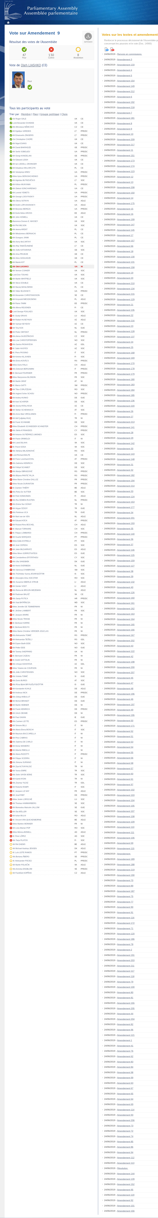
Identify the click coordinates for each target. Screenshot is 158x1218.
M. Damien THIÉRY (21, 488)
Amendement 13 (125, 182)
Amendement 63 (125, 1083)
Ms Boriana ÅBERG (21, 857)
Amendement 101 (126, 1205)
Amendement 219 (126, 870)
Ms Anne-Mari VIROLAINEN (24, 414)
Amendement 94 (125, 1152)
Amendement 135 (126, 310)
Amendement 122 (126, 651)
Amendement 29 (125, 438)
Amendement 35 (125, 528)
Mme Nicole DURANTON (23, 484)
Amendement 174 (126, 166)
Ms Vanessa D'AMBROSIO (24, 570)
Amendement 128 (126, 331)
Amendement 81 (125, 997)
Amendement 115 (125, 848)
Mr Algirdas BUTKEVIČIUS (24, 180)
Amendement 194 (126, 480)
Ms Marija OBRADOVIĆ (23, 471)
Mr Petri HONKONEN (22, 496)
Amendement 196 (126, 694)
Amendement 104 (126, 800)
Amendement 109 (126, 822)
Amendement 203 (126, 960)
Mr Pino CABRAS (20, 738)
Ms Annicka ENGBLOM (22, 869)
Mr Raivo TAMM (19, 303)
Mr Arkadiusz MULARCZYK (24, 168)
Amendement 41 (125, 1045)
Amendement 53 (125, 742)
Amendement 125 (126, 555)
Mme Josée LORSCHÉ (22, 799)
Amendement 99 (125, 1077)
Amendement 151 (126, 155)
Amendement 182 (126, 475)
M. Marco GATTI (19, 385)
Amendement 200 (126, 667)
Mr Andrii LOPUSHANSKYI (24, 205)
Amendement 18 (125, 251)
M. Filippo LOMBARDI (22, 533)
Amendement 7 (124, 113)
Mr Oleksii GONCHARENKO (24, 188)
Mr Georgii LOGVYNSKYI (23, 197)
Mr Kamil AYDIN (19, 779)
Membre (26, 114)
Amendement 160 (126, 598)
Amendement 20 (125, 278)
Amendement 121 (126, 1035)
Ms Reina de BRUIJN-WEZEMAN (27, 590)
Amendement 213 (126, 422)
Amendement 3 (124, 59)
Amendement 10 (125, 134)
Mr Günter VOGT (20, 586)
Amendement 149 (126, 86)
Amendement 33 (125, 491)
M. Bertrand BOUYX (21, 627)
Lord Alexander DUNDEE (23, 123)
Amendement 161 (126, 603)
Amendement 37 (125, 544)
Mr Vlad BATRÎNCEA (21, 602)
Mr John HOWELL (20, 217)
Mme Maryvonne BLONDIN (24, 377)
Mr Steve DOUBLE (20, 283)
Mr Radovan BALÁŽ (21, 594)
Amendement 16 (125, 214)
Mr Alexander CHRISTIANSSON (26, 295)
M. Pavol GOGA (19, 447)
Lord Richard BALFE (21, 455)
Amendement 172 (126, 923)
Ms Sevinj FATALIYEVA (22, 406)
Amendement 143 (126, 454)
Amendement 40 (125, 587)
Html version (106, 49)
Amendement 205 (126, 1008)
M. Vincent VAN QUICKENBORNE (27, 820)
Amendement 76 (125, 1051)
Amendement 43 (125, 646)
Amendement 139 (126, 1179)
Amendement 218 (126, 107)
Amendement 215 (126, 294)
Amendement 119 (125, 1195)
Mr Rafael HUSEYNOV (22, 320)
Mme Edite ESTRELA (22, 541)
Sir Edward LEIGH (20, 160)
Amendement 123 (126, 171)
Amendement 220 (126, 406)
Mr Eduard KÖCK (20, 520)
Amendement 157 (126, 240)
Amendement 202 (126, 640)
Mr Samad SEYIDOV (21, 324)
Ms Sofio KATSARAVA (22, 250)
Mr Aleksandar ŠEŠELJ (22, 639)
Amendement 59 (125, 843)
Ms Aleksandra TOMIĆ (22, 635)
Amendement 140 (126, 534)
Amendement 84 (125, 1067)
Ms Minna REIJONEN (22, 308)
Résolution (122, 1168)
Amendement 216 (126, 320)
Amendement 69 (125, 1104)
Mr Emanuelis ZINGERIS (23, 135)
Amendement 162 (126, 608)
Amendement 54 (125, 747)
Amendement (124, 853)
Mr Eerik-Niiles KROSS (22, 213)
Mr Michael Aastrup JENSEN (25, 848)
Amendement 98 (125, 1072)
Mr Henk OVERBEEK (22, 566)
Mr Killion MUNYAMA (22, 184)
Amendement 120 (126, 933)
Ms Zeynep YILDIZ (20, 783)
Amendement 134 (126, 288)
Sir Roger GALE (19, 119)
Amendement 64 (125, 1099)
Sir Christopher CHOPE (23, 139)
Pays (35, 114)
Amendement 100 (126, 987)
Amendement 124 (126, 496)
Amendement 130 (126, 256)
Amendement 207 (126, 672)
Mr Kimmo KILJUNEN (22, 357)
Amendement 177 (126, 507)
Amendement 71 (125, 928)
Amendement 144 (126, 1173)
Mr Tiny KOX (18, 328)
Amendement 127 (126, 566)
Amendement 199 (126, 219)
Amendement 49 (125, 710)
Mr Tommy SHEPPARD (22, 652)
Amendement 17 (125, 235)
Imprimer (88, 42)
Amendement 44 (125, 1013)
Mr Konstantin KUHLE (22, 689)
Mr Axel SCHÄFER (20, 402)
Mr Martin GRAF (19, 381)
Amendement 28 (125, 432)
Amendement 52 (125, 731)
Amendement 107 (126, 811)
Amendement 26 (125, 411)
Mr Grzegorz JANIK (21, 238)
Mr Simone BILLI (20, 725)
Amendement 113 (125, 1163)
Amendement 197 (126, 704)
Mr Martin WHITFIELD (22, 279)
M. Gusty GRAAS (20, 316)
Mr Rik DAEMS (19, 844)
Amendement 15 (125, 209)
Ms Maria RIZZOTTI (21, 754)
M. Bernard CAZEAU (21, 656)
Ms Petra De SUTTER (22, 492)
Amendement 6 (124, 97)
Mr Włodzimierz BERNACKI (24, 234)
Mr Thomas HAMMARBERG (24, 803)
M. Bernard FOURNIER (22, 373)
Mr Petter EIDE (19, 648)
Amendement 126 (126, 592)
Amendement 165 (126, 624)
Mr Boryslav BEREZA (22, 209)
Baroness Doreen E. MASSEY (25, 221)
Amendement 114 (125, 1109)
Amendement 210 (126, 283)
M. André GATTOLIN (21, 660)
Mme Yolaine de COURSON (24, 668)
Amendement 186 (126, 939)
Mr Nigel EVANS (20, 143)
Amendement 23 (125, 326)
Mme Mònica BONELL (22, 832)
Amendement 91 (125, 912)
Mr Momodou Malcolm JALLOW (26, 807)
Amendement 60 (125, 773)
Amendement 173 (126, 160)
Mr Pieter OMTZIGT (21, 332)
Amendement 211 (125, 966)
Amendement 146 (126, 550)
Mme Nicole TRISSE (21, 619)
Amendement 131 (126, 262)
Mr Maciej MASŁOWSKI (23, 287)
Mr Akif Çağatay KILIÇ (22, 418)
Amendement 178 (126, 368)
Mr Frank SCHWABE (21, 422)
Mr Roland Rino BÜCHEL (23, 525)
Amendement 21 (125, 304)
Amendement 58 (125, 763)
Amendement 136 (126, 400)
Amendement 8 (124, 123)
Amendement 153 (126, 502)
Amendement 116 (125, 917)
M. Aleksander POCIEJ (22, 861)
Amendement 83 (125, 1062)
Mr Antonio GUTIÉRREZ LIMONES (27, 434)
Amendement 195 (126, 715)
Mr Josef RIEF (19, 795)
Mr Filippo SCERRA (21, 758)
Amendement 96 (125, 1029)
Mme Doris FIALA (20, 365)
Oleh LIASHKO (31, 65)
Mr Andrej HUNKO (20, 398)
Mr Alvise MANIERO (21, 746)
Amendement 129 (126, 299)
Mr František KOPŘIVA (22, 873)
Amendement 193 (126, 523)
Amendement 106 (126, 838)
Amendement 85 (125, 1141)
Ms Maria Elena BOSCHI (23, 730)
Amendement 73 (125, 1125)
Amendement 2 (124, 949)
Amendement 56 (125, 758)
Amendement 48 (125, 688)
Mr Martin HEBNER (21, 705)
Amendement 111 (125, 832)
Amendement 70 (125, 880)
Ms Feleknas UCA (20, 512)
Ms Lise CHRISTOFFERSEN (25, 340)
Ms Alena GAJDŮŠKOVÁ (23, 336)
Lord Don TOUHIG (20, 275)
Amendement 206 (126, 1120)
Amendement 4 (124, 70)
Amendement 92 (125, 1200)
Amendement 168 (126, 353)
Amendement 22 (125, 315)
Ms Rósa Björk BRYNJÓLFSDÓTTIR (28, 684)
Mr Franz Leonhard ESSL (23, 459)
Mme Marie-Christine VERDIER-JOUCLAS (30, 631)
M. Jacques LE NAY (21, 791)
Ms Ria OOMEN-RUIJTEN (24, 500)
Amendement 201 (126, 518)
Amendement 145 (126, 230)
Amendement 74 (125, 1136)
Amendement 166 (126, 630)
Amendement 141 (126, 427)
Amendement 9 (124, 129)
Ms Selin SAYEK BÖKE (22, 775)
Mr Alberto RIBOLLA (21, 750)
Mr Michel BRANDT (21, 701)
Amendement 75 (125, 896)
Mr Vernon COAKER (21, 271)
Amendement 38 (125, 571)
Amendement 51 (125, 736)
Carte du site (9, 1)
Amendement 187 (126, 891)
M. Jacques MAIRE (21, 615)
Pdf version (112, 49)
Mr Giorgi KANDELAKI (22, 156)
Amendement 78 (125, 944)
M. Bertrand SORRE (21, 623)
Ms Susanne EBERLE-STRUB (25, 582)
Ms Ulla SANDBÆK (21, 561)
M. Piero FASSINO (20, 353)
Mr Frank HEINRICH (21, 709)
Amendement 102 (126, 790)
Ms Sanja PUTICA (20, 598)
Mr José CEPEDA (20, 545)
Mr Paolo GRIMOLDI (21, 439)
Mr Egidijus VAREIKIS (22, 131)
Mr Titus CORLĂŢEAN (22, 389)
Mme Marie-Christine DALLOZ (25, 479)
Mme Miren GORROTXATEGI (25, 553)
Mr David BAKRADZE (22, 147)
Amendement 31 (125, 464)
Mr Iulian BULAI (19, 816)
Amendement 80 (125, 992)
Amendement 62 (125, 1056)
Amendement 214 (126, 486)
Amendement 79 (125, 982)
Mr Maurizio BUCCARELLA (24, 734)
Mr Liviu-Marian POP (21, 828)
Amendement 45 (125, 678)
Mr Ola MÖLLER (20, 812)
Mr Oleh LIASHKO (21, 267)
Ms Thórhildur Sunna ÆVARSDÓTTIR (28, 574)
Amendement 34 (125, 512)
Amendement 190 (126, 875)
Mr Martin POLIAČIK (21, 865)
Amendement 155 (126, 1003)
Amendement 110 (125, 827)
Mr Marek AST (19, 262)
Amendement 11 (125, 150)
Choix (64, 114)
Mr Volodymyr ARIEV (21, 172)
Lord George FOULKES (23, 312)
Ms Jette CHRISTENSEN (23, 672)
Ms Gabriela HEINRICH (23, 463)
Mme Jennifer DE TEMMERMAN (26, 607)
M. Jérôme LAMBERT (22, 611)
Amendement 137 (126, 336)
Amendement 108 (126, 816)
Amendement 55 (125, 752)
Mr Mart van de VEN (21, 516)
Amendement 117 (125, 971)
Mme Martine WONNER (23, 824)
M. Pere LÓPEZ (19, 836)
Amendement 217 (126, 144)
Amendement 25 (125, 347)
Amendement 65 (125, 1093)
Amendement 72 (125, 1131)
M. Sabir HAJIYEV (20, 348)
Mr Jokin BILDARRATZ (22, 549)
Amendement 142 (126, 443)
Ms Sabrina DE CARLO (22, 742)
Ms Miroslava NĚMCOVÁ (23, 127)
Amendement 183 (126, 384)
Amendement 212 (126, 91)
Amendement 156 (126, 1211)
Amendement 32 (125, 470)
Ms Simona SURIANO (22, 762)
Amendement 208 (126, 187)
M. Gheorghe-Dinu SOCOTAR (25, 578)
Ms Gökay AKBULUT (21, 697)
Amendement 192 (126, 102)
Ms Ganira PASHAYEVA (23, 344)
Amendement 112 (125, 1157)
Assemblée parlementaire (42, 11)
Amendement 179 (126, 374)
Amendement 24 (125, 342)
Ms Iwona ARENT (20, 229)
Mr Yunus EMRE (20, 771)
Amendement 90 (125, 907)
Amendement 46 (125, 699)
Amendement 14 (125, 198)
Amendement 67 (125, 1088)
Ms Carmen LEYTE (21, 721)
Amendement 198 (126, 662)
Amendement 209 (126, 139)
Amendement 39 (125, 576)
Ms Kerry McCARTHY (22, 242)
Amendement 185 (126, 395)
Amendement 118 (125, 976)
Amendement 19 (125, 273)
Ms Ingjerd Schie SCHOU (23, 393)
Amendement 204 (126, 1019)
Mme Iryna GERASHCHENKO (25, 176)
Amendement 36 (125, 539)
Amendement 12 (125, 177)
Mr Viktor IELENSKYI (21, 291)
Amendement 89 (125, 886)
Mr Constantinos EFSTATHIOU (25, 557)
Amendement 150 (126, 193)
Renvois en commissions (129, 54)
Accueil (8, 22)
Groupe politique (49, 114)
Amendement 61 (125, 779)
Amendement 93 (125, 1115)
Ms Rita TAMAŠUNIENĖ (23, 246)
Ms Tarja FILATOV (20, 840)
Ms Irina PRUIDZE (20, 254)
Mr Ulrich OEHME (20, 713)
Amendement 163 (126, 614)
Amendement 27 (125, 416)
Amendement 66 (125, 246)
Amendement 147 (126, 224)
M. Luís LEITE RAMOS (22, 852)
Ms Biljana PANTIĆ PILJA (23, 475)
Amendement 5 (124, 75)
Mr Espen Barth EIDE (22, 643)
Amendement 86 (125, 1147)
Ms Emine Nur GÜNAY (22, 504)
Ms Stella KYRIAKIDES (22, 430)
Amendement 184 (126, 390)
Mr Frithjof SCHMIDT (21, 467)
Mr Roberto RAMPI (21, 787)
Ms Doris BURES (20, 680)
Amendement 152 (126, 1184)
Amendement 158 (126, 267)
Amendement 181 (126, 118)
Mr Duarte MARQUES (22, 537)
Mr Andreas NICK (20, 693)
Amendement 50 (125, 720)
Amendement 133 (126, 64)
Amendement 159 (126, 560)
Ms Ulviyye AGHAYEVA (22, 664)
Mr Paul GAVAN (19, 717)
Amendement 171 (126, 726)
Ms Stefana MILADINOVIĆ (24, 451)
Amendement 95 (125, 1189)
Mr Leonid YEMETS (21, 193)
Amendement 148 (126, 459)
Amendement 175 (126, 203)
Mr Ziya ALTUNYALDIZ (22, 766)
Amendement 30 (125, 448)
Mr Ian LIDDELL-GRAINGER (25, 164)
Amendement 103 (126, 795)
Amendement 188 (126, 864)
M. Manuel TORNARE (22, 529)
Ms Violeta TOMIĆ (20, 676)
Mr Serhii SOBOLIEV (21, 152)
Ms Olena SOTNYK (21, 201)
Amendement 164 (126, 619)
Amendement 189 (126, 859)
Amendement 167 (126, 635)
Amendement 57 (125, 768)
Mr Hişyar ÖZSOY (20, 508)
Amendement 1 (124, 1040)
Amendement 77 (125, 902)
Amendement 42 (125, 656)
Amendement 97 (125, 784)
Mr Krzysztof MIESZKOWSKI (24, 299)
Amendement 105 (126, 806)
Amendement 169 (126, 358)
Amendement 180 (126, 379)
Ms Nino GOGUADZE (22, 258)
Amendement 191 (126, 955)
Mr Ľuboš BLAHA (20, 443)
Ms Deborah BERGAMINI (23, 369)
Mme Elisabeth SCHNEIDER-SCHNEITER (30, 426)
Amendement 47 (125, 683)
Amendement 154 (126, 81)
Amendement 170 (126, 363)
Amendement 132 (126, 582)
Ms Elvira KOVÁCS (21, 361)
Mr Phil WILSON (19, 225)
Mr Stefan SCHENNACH (23, 410)
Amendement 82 (125, 1024)
